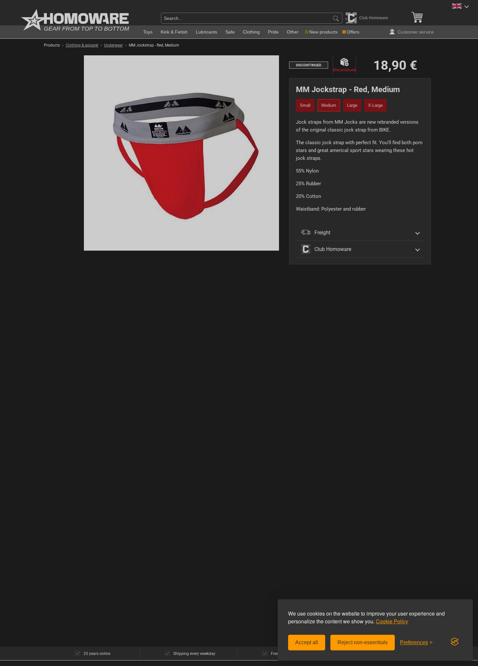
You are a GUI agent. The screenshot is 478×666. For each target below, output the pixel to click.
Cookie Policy (392, 621)
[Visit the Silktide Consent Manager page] (454, 642)
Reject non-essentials (363, 642)
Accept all (306, 642)
